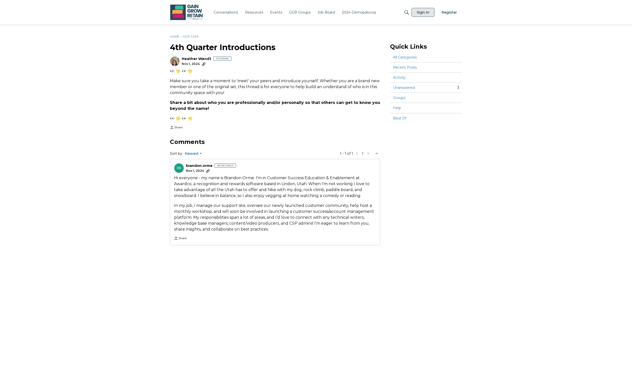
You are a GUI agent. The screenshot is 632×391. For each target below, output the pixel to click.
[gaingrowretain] (187, 12)
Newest (192, 153)
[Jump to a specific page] (376, 153)
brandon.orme (199, 166)
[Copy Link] (204, 64)
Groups (399, 98)
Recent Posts (405, 67)
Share (176, 127)
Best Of (399, 118)
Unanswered (426, 87)
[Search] (406, 12)
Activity (399, 77)
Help (397, 108)
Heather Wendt (196, 59)
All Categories (405, 57)
